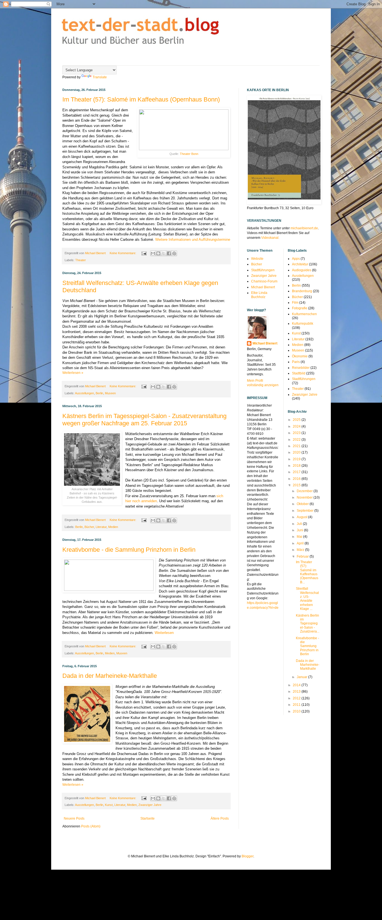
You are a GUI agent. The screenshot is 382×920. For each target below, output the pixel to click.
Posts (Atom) (90, 826)
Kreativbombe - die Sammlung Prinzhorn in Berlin (128, 549)
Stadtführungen (263, 270)
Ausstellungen (84, 393)
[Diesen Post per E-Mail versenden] (153, 253)
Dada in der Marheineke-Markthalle (109, 675)
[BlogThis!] (158, 253)
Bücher (89, 527)
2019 (297, 459)
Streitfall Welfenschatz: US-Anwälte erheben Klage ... (307, 599)
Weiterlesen (164, 633)
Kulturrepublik (302, 323)
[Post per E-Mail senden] (143, 253)
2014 (297, 685)
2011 (297, 705)
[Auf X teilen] (163, 253)
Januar (302, 677)
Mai (300, 537)
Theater (80, 260)
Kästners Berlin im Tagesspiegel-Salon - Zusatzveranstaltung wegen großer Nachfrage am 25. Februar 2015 (144, 419)
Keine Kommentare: (123, 253)
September (305, 511)
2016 (297, 479)
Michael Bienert (263, 287)
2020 (297, 452)
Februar (303, 556)
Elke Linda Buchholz (259, 295)
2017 (297, 472)
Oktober (303, 504)
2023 (297, 433)
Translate (100, 77)
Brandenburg (302, 291)
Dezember (305, 491)
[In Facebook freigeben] (169, 253)
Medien (113, 527)
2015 (297, 485)
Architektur (300, 264)
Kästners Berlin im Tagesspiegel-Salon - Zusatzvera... (307, 624)
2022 (297, 440)
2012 (297, 698)
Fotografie (299, 308)
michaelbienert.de (304, 228)
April (301, 543)
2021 (297, 446)
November (305, 497)
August (302, 517)
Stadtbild (298, 373)
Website (257, 259)
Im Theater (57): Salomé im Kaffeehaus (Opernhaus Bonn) (141, 99)
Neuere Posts (74, 818)
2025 (297, 420)
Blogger (247, 856)
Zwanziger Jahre (149, 804)
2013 (297, 691)
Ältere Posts (220, 818)
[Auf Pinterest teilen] (174, 253)
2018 (297, 466)
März (301, 550)
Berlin (99, 393)
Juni (300, 530)
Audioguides (301, 270)
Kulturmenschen (304, 314)
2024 (297, 426)
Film (295, 303)
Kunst (109, 804)
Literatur (101, 527)
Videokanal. (270, 238)
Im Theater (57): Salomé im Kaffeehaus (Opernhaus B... (307, 572)
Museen (110, 393)
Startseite (147, 818)
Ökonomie (300, 356)
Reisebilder (301, 368)
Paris (296, 362)
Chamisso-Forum (264, 281)
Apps (296, 259)
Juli (300, 524)
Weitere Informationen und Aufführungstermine (192, 239)
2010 (297, 711)
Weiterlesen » (72, 373)
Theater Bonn (189, 153)
